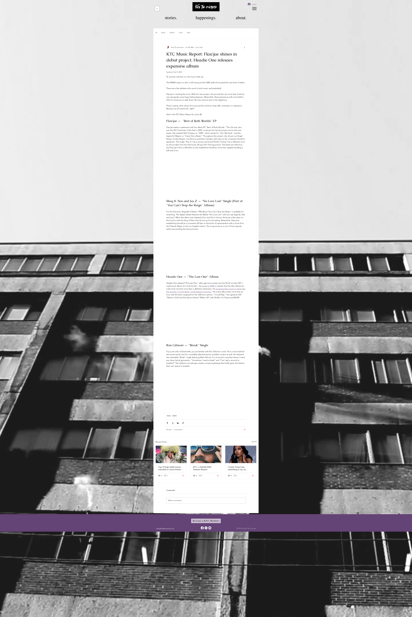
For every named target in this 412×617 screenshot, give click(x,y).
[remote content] (206, 174)
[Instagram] (206, 527)
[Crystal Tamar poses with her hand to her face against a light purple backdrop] (240, 454)
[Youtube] (209, 527)
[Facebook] (202, 527)
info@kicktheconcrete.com (165, 528)
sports (163, 32)
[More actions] (244, 47)
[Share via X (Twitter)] (173, 423)
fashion (172, 32)
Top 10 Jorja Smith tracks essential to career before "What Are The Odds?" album (169, 468)
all (156, 32)
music (181, 32)
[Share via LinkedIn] (178, 423)
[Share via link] (183, 423)
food (188, 32)
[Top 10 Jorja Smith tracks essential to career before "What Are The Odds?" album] (171, 454)
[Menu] (254, 8)
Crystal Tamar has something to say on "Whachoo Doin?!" (237, 468)
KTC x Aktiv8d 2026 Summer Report (202, 468)
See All (254, 442)
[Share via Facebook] (167, 423)
